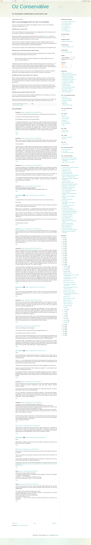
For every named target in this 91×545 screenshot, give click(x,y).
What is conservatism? (67, 73)
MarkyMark (17, 228)
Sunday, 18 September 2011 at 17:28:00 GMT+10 (31, 186)
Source (16, 132)
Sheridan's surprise (67, 273)
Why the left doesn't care (67, 173)
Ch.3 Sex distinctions (66, 24)
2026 (64, 237)
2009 (64, 326)
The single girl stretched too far (68, 209)
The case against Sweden (67, 223)
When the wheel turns (66, 226)
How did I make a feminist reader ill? (69, 229)
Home (34, 523)
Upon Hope (64, 97)
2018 (64, 252)
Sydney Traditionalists (66, 98)
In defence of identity (66, 85)
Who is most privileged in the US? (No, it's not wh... (70, 288)
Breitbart (64, 110)
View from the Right (66, 149)
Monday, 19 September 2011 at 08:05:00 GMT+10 (35, 350)
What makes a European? (67, 219)
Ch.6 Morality (65, 29)
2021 (64, 246)
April (65, 316)
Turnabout (64, 101)
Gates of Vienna (65, 117)
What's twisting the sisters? (68, 225)
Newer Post (14, 523)
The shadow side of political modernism (70, 167)
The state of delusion (67, 305)
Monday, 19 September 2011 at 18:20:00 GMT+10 (35, 437)
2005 (64, 333)
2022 (64, 244)
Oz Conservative (30, 6)
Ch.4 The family (65, 26)
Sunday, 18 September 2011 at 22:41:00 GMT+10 (35, 287)
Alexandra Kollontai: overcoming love (70, 211)
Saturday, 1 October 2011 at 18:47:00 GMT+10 (28, 471)
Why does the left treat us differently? (70, 184)
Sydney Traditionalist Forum (68, 46)
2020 (64, 248)
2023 (64, 243)
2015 (64, 257)
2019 (64, 250)
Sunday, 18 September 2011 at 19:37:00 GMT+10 (35, 195)
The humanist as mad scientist (68, 187)
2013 (64, 260)
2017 (64, 253)
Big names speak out (67, 301)
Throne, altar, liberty (66, 123)
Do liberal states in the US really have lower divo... (70, 278)
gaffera (48, 535)
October (65, 269)
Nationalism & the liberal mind (68, 185)
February (66, 320)
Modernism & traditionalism (68, 76)
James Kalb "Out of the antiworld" (69, 157)
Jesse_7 (17, 326)
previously (46, 36)
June (65, 313)
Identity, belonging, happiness (69, 291)
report (26, 26)
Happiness (64, 197)
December (66, 266)
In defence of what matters (67, 82)
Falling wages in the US (68, 280)
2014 (64, 259)
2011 (64, 264)
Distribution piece (65, 84)
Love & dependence (66, 217)
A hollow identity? (65, 206)
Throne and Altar (65, 118)
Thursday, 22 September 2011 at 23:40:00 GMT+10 (28, 449)
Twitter (63, 36)
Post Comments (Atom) (23, 525)
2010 (64, 324)
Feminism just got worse (67, 199)
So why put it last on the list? (69, 282)
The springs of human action (68, 205)
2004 (64, 335)
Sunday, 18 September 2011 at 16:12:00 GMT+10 (31, 138)
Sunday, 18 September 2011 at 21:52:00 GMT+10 (31, 248)
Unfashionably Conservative (68, 152)
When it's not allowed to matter (68, 176)
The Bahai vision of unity (67, 208)
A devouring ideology (66, 91)
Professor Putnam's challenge (68, 196)
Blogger (56, 535)
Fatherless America (66, 170)
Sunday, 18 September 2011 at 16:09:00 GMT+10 (31, 112)
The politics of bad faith (67, 172)
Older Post (54, 523)
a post (20, 360)
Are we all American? (66, 191)
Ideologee (64, 120)
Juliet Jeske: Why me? (68, 303)
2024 (64, 241)
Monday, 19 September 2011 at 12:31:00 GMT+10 (31, 402)
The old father (65, 200)
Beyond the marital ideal (67, 188)
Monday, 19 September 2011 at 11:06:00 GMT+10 (31, 381)
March (65, 318)
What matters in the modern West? (69, 74)
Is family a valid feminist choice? (69, 212)
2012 (64, 262)
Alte (16, 449)
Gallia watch (64, 103)
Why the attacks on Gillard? (69, 298)
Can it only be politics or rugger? (69, 190)
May (65, 315)
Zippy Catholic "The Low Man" (68, 162)
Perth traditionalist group (67, 52)
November (66, 268)
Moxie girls (65, 307)
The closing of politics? (67, 88)
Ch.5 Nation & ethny (66, 27)
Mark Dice (64, 138)
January (65, 322)
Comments (65, 67)
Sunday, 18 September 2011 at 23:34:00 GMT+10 (31, 300)
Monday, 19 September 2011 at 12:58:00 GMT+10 (29, 425)
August (65, 309)
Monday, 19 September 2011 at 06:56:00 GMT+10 (29, 326)
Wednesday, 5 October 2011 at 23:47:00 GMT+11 (28, 484)
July (65, 311)
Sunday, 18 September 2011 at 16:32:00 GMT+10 (31, 165)
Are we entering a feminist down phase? (70, 175)
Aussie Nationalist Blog (67, 100)
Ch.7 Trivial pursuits (66, 30)
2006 (64, 331)
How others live (66, 296)
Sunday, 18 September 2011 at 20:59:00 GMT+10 (31, 228)
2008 (64, 328)
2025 (64, 239)
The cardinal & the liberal (67, 216)
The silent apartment (66, 181)
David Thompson (65, 121)
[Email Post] (32, 103)
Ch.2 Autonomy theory (66, 23)
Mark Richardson (19, 195)
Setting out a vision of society (68, 79)
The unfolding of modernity (67, 77)
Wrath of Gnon (65, 130)
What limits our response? (67, 90)
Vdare (63, 125)
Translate (71, 59)
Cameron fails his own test (68, 290)
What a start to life (67, 300)
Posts (64, 64)
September (66, 271)
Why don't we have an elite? (68, 182)
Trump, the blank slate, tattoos (68, 87)
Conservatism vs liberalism (67, 80)
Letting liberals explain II (67, 214)
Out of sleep (64, 150)
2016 (64, 255)
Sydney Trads (65, 131)
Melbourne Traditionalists (67, 41)
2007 (64, 329)
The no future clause (66, 168)
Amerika (64, 115)
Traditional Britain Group (67, 105)
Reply (16, 134)
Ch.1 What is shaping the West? (69, 21)
